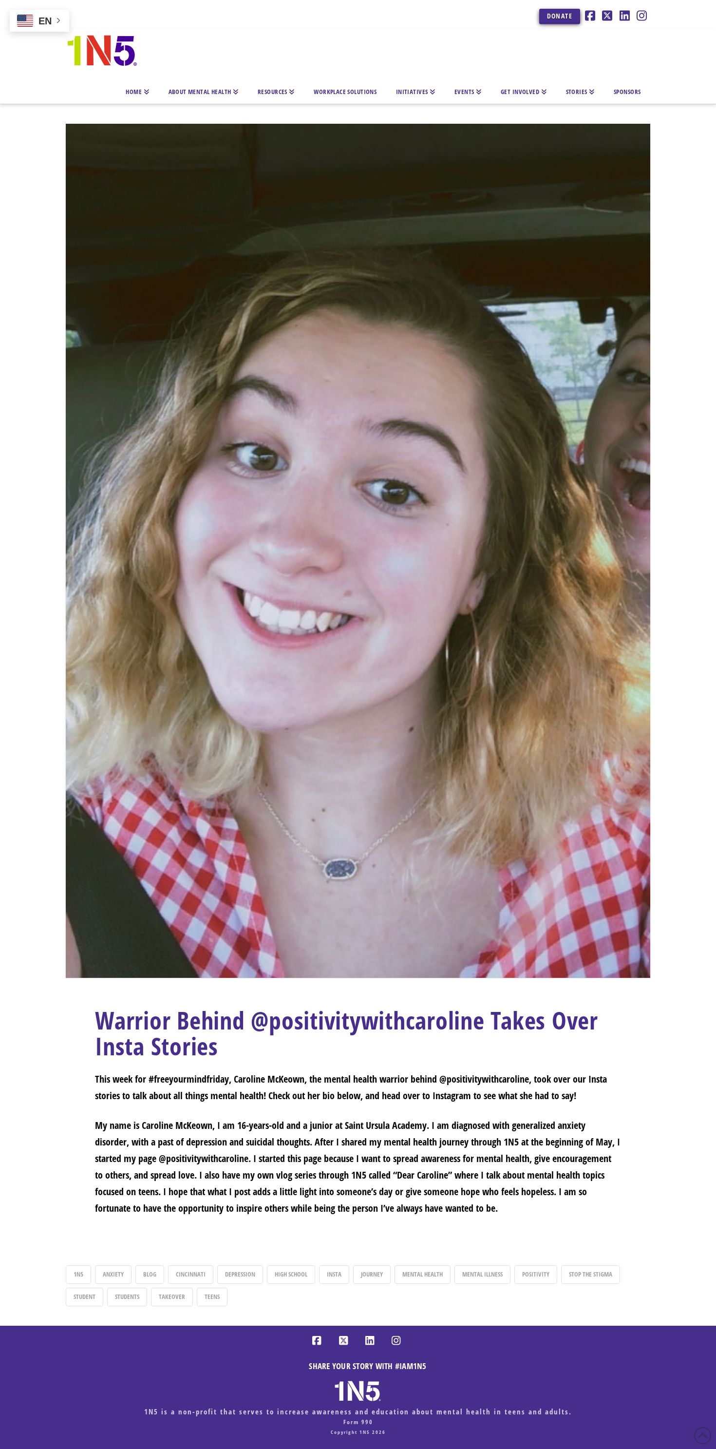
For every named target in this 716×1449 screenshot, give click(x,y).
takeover (172, 1296)
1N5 (78, 1274)
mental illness (482, 1274)
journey (372, 1274)
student (84, 1296)
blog (149, 1274)
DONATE (559, 15)
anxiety (113, 1274)
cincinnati (191, 1274)
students (127, 1296)
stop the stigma (590, 1274)
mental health (422, 1274)
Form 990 (358, 1422)
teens (212, 1296)
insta (334, 1274)
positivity (535, 1274)
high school (291, 1274)
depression (240, 1274)
